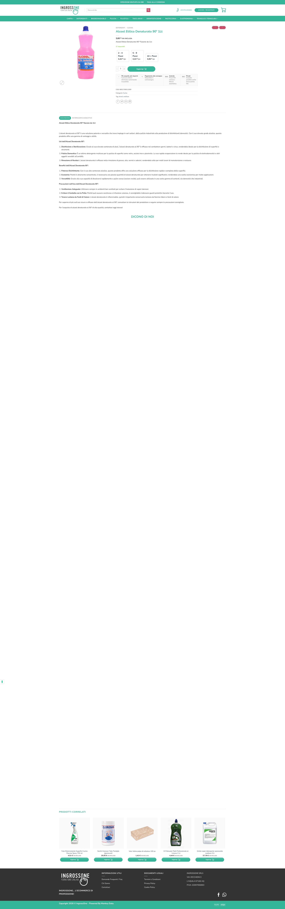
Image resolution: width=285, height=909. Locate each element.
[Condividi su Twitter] (122, 101)
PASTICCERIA (170, 18)
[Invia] (148, 10)
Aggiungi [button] (73, 859)
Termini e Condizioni (152, 879)
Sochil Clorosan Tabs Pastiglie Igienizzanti (108, 852)
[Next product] (215, 27)
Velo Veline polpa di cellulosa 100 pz (142, 851)
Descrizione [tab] (65, 118)
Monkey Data (107, 903)
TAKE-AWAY (137, 18)
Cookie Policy (149, 887)
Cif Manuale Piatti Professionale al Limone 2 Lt (176, 852)
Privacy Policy (149, 883)
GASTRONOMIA (186, 18)
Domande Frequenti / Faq (112, 879)
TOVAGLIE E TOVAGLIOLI (207, 18)
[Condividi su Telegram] (130, 101)
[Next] (67, 81)
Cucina (130, 28)
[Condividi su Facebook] (118, 101)
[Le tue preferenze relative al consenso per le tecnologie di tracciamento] (2, 682)
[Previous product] (222, 27)
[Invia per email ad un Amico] (126, 101)
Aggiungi (140, 69)
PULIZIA (113, 18)
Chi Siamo (106, 883)
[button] (206, 10)
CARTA (69, 18)
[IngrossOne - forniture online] (70, 10)
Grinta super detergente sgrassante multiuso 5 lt (210, 852)
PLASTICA (124, 18)
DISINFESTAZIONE (154, 18)
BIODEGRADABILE (98, 18)
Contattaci (106, 887)
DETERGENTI (81, 18)
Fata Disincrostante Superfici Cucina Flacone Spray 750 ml (74, 852)
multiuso (126, 97)
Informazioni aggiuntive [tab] (82, 118)
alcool (121, 97)
